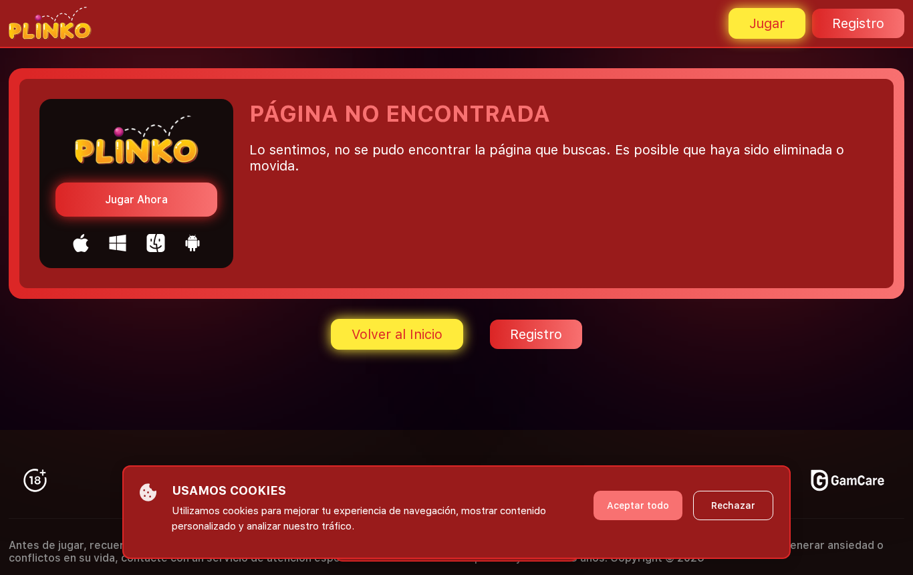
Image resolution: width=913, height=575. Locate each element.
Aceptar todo (638, 505)
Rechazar (733, 505)
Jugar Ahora (136, 199)
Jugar (767, 23)
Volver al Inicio (397, 334)
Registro (858, 23)
